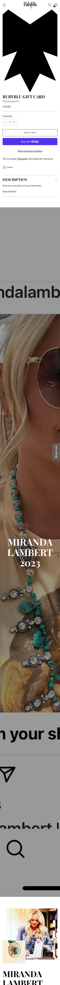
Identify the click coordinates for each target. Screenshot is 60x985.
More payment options (30, 151)
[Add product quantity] (5, 122)
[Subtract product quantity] (14, 122)
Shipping (22, 158)
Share (9, 167)
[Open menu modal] (4, 5)
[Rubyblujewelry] (30, 4)
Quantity (7, 116)
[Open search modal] (50, 5)
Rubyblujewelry (11, 101)
